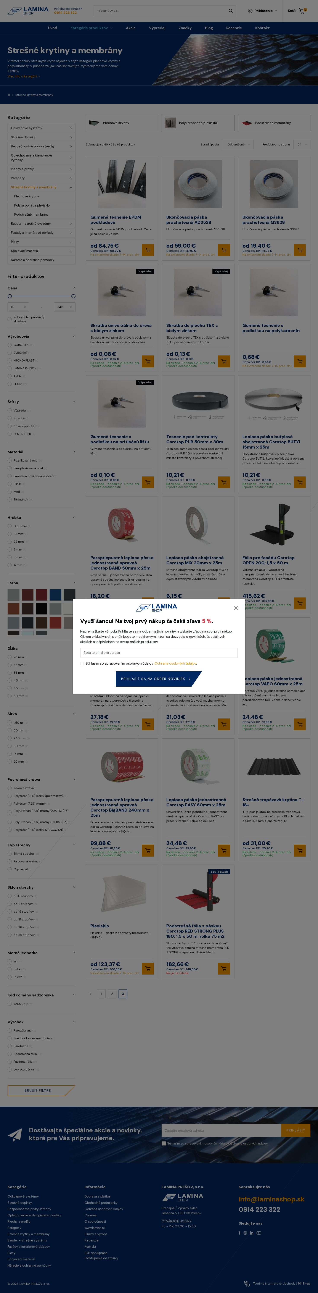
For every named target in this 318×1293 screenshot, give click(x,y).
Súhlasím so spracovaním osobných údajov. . (141, 663)
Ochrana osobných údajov (175, 663)
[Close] (236, 608)
